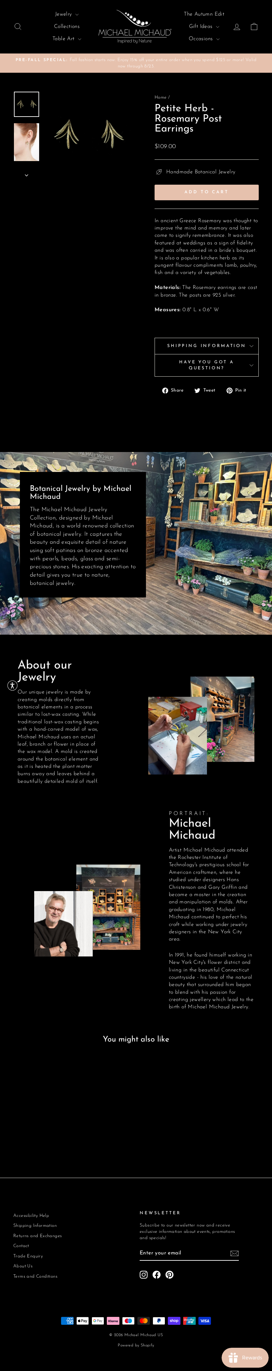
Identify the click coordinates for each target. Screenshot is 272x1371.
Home (161, 97)
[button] (12, 685)
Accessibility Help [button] (31, 1216)
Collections (67, 26)
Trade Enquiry (28, 1256)
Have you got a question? (206, 365)
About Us (23, 1266)
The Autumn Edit (204, 14)
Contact (21, 1246)
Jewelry (64, 14)
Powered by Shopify (136, 1345)
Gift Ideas (201, 26)
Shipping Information (206, 346)
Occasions (202, 39)
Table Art (64, 39)
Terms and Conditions (35, 1276)
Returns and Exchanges (37, 1236)
